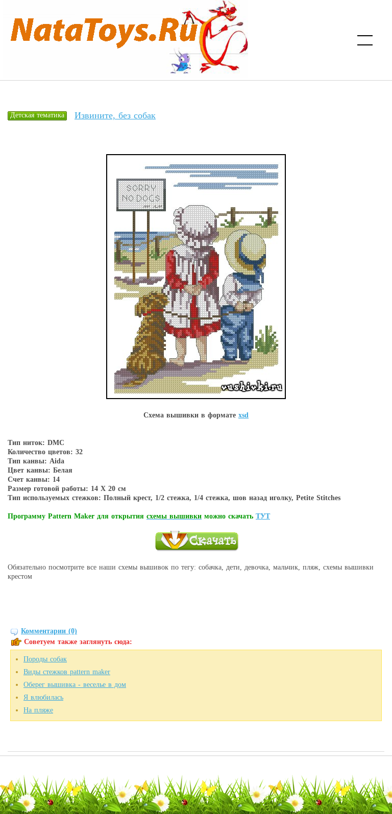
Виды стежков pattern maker (66, 672)
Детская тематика (37, 115)
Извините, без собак (115, 115)
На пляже (38, 710)
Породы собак (45, 659)
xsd (243, 415)
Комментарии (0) (49, 631)
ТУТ (263, 516)
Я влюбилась (43, 697)
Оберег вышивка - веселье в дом (74, 684)
